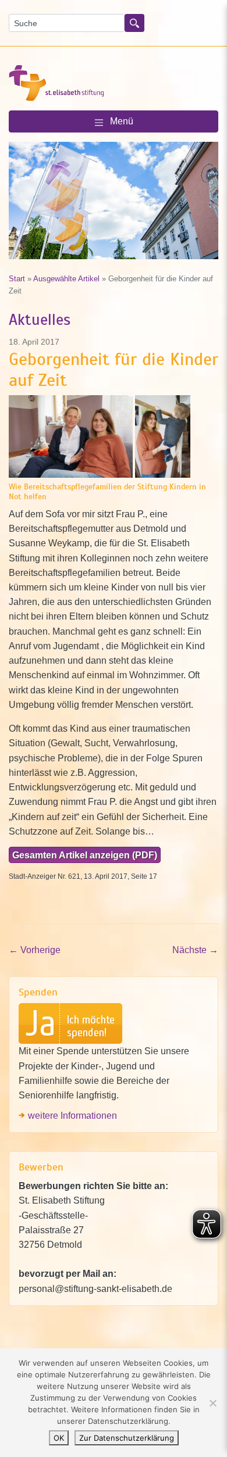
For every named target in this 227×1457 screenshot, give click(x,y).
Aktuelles (39, 320)
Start (17, 278)
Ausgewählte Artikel (66, 278)
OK (59, 1437)
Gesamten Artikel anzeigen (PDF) (84, 855)
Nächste (195, 949)
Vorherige (35, 949)
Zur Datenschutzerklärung (126, 1437)
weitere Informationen (72, 1115)
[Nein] (212, 1403)
